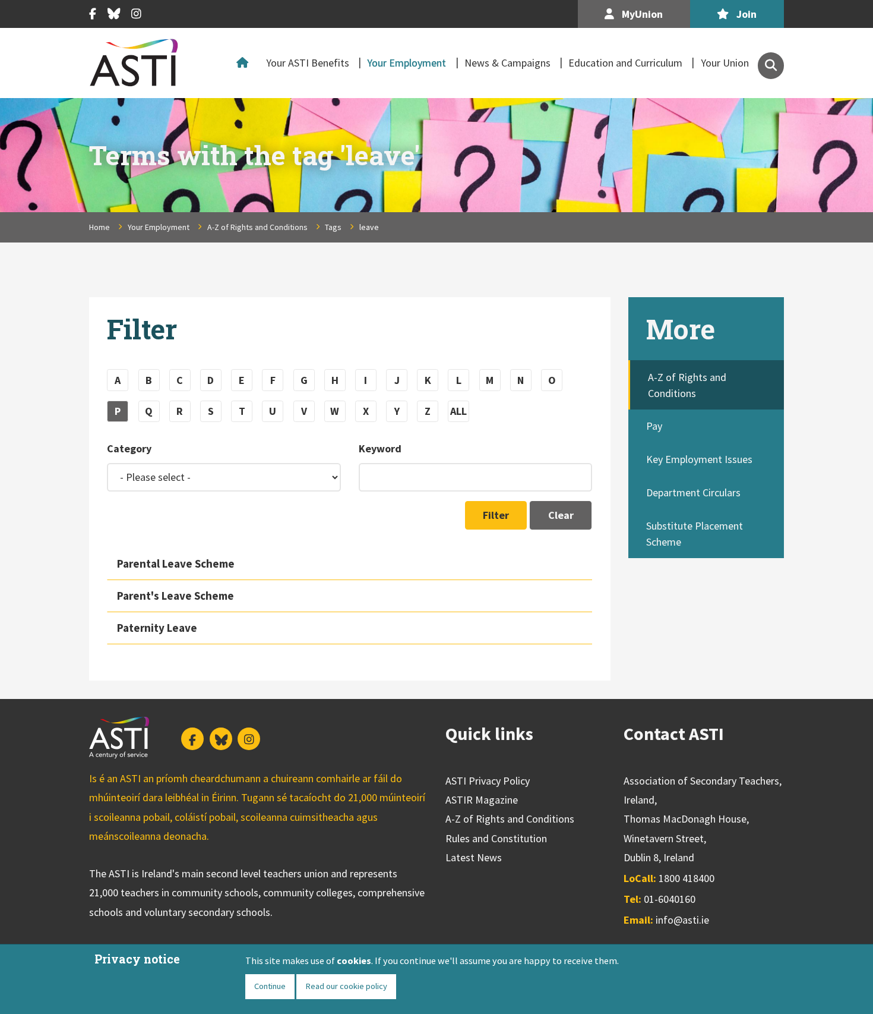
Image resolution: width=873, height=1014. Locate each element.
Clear (561, 515)
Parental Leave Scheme (176, 563)
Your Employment (406, 63)
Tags (333, 227)
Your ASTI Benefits (307, 63)
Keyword (380, 448)
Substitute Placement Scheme (694, 534)
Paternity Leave (157, 628)
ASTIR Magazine (481, 800)
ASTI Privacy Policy (487, 781)
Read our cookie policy (346, 986)
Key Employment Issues (699, 459)
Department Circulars (693, 492)
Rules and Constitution (496, 838)
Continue (270, 986)
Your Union (725, 63)
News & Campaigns (507, 63)
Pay (654, 426)
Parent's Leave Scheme (175, 595)
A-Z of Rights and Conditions (257, 227)
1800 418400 (686, 878)
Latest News (473, 857)
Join (745, 14)
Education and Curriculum (625, 63)
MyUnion (641, 14)
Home (245, 63)
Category (129, 448)
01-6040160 (669, 899)
